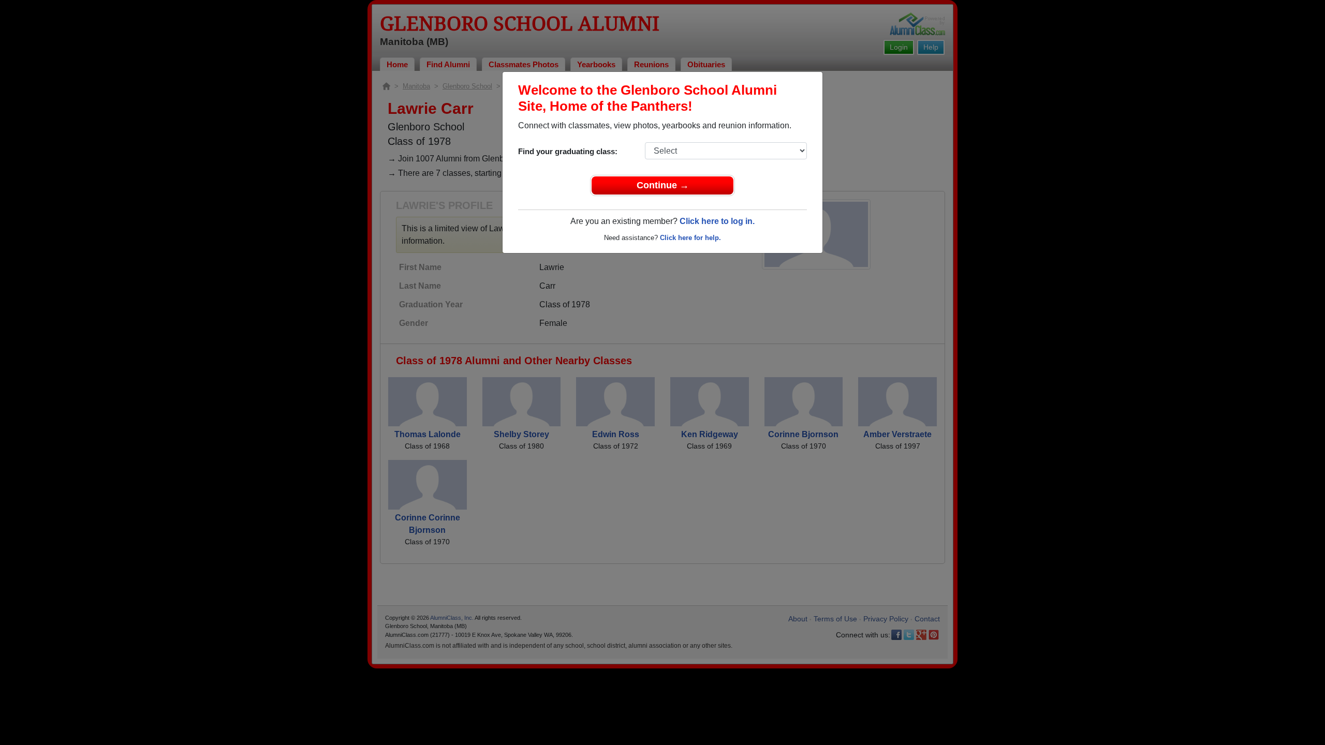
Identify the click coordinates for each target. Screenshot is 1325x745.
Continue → (663, 185)
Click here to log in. (717, 221)
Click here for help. (690, 238)
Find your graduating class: (567, 151)
